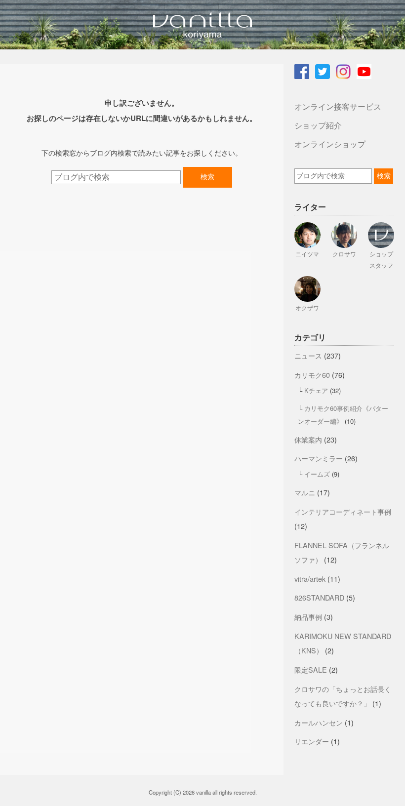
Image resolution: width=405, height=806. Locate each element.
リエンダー (311, 741)
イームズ (317, 474)
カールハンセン (318, 722)
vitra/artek (309, 578)
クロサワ (344, 254)
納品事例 (308, 616)
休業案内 (308, 439)
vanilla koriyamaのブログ (202, 24)
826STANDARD (319, 597)
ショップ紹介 (318, 125)
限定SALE (310, 669)
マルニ (304, 492)
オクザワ (307, 308)
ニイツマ (307, 254)
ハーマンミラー (318, 458)
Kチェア (316, 390)
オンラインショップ (329, 144)
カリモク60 (312, 374)
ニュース (308, 355)
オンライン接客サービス (337, 106)
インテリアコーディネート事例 (342, 511)
